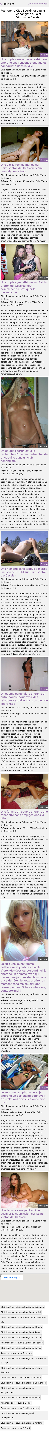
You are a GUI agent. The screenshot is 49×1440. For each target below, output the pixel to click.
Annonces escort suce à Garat (15, 1428)
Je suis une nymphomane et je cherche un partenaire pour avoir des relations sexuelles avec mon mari (23, 1097)
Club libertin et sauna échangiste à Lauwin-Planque (22, 1370)
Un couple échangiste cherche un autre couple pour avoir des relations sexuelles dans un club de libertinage (24, 698)
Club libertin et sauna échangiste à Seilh (20, 1397)
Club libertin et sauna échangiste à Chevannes (23, 1383)
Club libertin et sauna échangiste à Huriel (21, 1312)
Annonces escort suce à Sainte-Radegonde (22, 1342)
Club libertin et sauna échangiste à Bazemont (23, 1307)
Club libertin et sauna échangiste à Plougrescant (17, 1390)
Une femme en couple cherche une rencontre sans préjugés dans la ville (24, 815)
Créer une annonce (37, 3)
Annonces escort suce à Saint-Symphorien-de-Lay (24, 1319)
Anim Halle (7, 3)
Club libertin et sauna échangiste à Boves (21, 1348)
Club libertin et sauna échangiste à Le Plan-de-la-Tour (23, 1360)
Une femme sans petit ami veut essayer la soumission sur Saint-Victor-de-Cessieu (22, 1214)
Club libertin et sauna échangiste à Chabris (21, 1327)
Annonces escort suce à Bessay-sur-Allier (21, 1377)
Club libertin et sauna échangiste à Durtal (21, 1337)
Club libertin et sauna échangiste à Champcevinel (17, 1415)
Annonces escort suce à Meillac (16, 1403)
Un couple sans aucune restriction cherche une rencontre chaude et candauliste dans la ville (24, 63)
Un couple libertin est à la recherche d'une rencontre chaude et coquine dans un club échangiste (24, 456)
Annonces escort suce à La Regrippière (20, 1408)
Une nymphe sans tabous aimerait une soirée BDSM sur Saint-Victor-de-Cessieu (24, 572)
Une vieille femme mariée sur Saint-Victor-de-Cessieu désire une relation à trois (22, 168)
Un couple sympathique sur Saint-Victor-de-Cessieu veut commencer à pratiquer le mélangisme (24, 287)
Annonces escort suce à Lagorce (16, 1353)
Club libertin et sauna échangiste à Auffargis (22, 1423)
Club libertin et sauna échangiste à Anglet (21, 1332)
